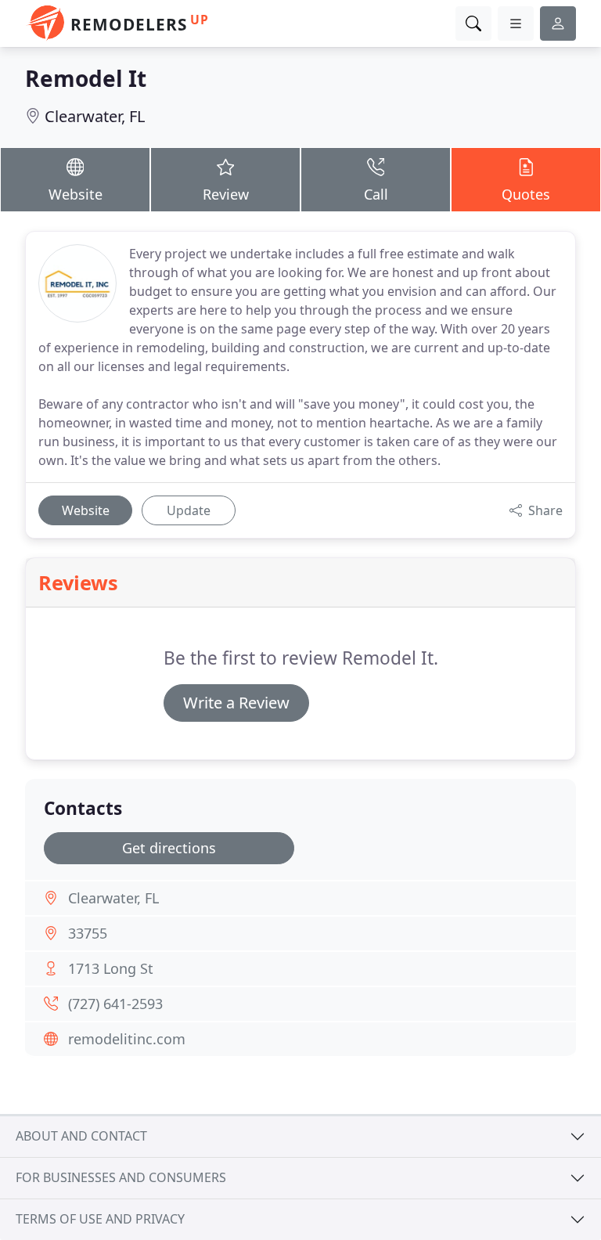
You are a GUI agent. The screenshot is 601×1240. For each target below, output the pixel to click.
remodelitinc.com (126, 1038)
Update (189, 510)
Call (376, 194)
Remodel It (85, 78)
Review (226, 194)
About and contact (81, 1135)
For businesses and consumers (121, 1177)
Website (76, 194)
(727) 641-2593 (115, 1003)
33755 (87, 933)
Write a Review (236, 702)
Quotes (526, 194)
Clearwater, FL (95, 116)
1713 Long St (110, 968)
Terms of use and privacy (100, 1218)
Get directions (169, 847)
